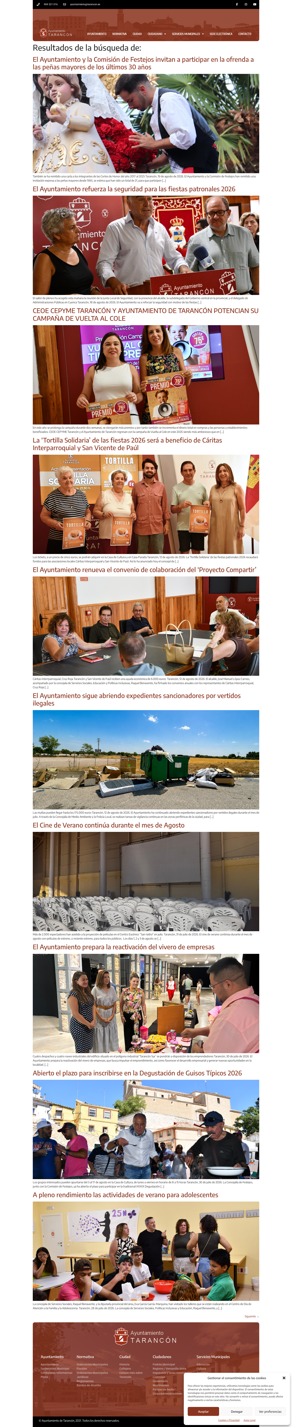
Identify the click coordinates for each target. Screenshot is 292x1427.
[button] (284, 1378)
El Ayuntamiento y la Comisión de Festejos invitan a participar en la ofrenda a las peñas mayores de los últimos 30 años (143, 63)
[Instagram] (245, 4)
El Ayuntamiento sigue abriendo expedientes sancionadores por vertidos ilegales (137, 699)
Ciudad (137, 34)
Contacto (244, 34)
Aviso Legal (249, 1420)
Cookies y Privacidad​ (229, 1420)
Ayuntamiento (96, 34)
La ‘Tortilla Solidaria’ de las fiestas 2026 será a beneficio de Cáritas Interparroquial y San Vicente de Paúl (127, 443)
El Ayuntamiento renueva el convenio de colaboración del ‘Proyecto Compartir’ (144, 569)
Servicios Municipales (186, 34)
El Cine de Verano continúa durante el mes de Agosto (109, 825)
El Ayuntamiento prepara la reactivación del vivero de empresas (124, 947)
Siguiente (252, 1316)
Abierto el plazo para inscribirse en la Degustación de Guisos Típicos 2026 (137, 1073)
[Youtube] (254, 4)
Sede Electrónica (221, 34)
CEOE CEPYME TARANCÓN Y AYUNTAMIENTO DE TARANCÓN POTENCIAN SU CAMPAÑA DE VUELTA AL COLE (146, 314)
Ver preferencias (270, 1411)
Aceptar (203, 1411)
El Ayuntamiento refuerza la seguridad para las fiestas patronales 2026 (134, 189)
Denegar (237, 1411)
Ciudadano (155, 34)
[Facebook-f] (237, 4)
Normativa (119, 34)
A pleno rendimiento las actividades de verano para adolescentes (125, 1195)
